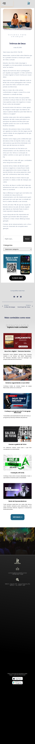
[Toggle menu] (7, 3)
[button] (14, 297)
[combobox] (13, 239)
